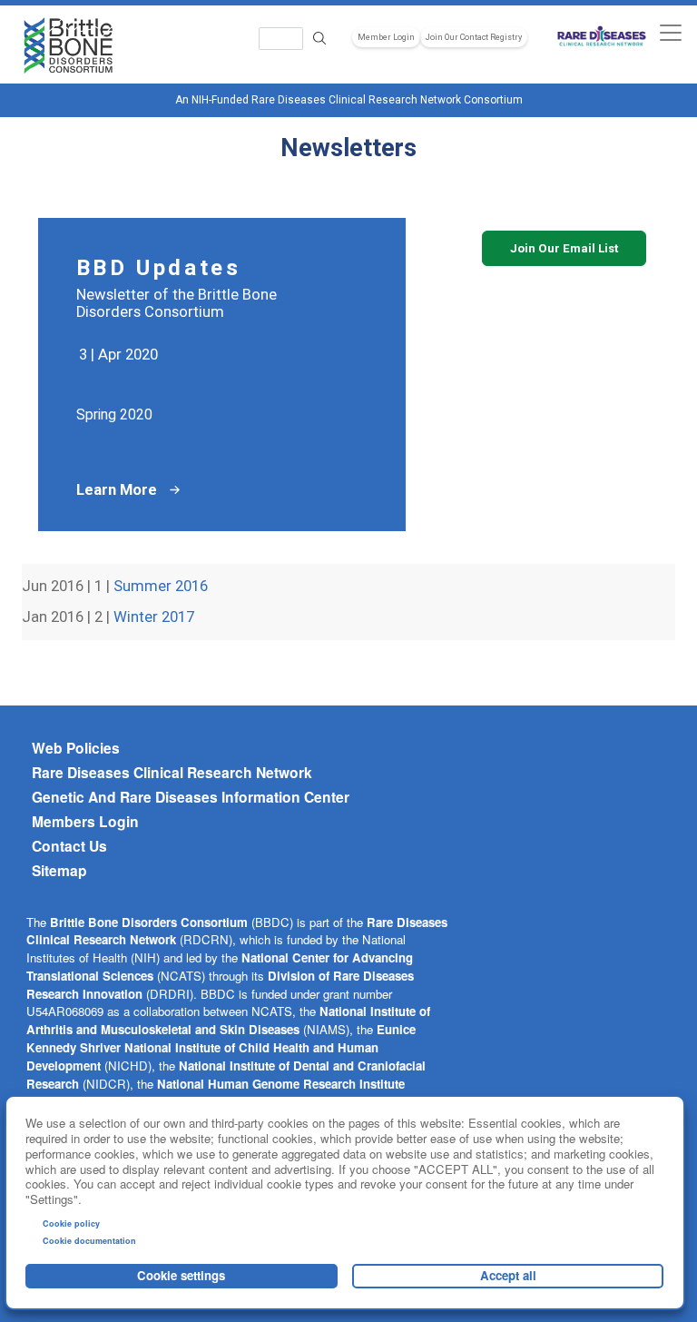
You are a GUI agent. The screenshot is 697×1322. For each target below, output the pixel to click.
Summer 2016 (160, 586)
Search (319, 38)
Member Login (386, 37)
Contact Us (69, 846)
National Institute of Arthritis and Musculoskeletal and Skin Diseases (228, 1020)
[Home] (68, 46)
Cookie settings (181, 1275)
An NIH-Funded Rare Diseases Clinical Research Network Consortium (349, 100)
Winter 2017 (153, 617)
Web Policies (76, 748)
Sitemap (59, 871)
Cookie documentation (89, 1241)
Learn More (116, 489)
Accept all (508, 1275)
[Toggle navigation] (670, 32)
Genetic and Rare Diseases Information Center (190, 797)
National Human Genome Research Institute (281, 1083)
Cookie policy (71, 1223)
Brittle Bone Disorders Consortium (149, 922)
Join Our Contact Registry (474, 37)
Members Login (85, 822)
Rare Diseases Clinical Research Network (172, 773)
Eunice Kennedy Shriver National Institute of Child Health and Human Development (221, 1047)
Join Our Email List (564, 248)
